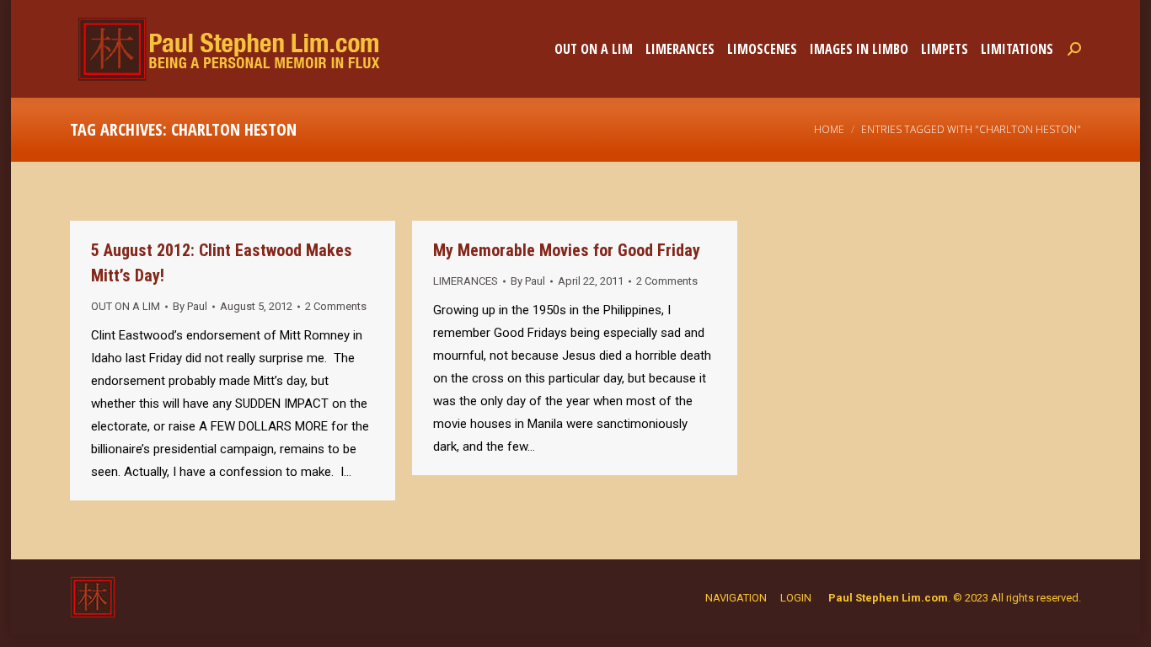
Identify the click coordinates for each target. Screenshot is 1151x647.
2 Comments (336, 306)
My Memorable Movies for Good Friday (566, 250)
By (190, 306)
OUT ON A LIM (125, 306)
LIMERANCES (465, 281)
